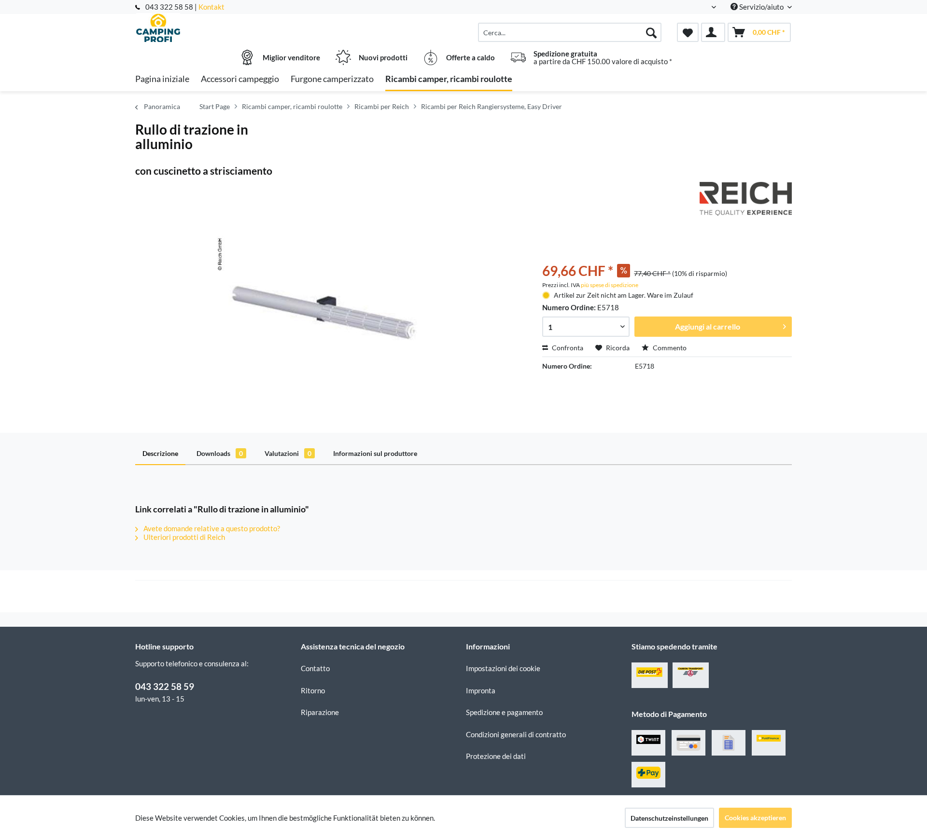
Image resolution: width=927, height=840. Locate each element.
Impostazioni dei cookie (503, 668)
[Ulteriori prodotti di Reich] (746, 199)
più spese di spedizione (609, 285)
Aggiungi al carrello (707, 326)
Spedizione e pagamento (504, 712)
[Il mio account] (713, 32)
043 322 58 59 (164, 686)
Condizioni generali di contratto (516, 734)
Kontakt (211, 6)
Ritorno (313, 690)
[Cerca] (651, 32)
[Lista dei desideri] (688, 32)
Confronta (566, 348)
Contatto (315, 668)
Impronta (480, 690)
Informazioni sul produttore (375, 453)
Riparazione (320, 712)
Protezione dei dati (496, 756)
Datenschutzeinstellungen (669, 818)
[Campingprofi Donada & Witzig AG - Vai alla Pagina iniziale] (216, 27)
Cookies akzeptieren (755, 817)
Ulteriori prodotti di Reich (183, 537)
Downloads (220, 453)
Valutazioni (288, 453)
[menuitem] (569, 32)
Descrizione (160, 453)
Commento (669, 348)
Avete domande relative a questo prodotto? (211, 528)
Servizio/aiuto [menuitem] (761, 6)
